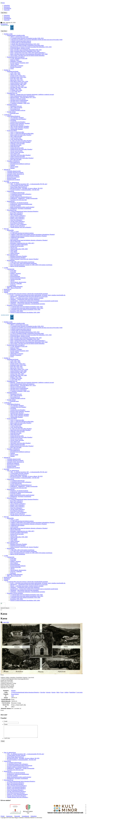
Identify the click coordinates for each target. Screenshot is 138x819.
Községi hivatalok (11, 178)
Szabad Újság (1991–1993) (17, 86)
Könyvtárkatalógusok (12, 254)
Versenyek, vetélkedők (16, 283)
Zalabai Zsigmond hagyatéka (17, 156)
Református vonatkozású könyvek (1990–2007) (22, 243)
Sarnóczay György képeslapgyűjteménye (17, 794)
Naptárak (12, 165)
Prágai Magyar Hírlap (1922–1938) (19, 81)
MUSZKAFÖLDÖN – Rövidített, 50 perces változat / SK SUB (26, 188)
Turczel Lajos (13, 247)
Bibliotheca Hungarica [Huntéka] (18, 256)
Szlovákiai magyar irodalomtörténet (19, 100)
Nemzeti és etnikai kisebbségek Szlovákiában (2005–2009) (25, 312)
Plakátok (12, 168)
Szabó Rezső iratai (15, 146)
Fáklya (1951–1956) (15, 74)
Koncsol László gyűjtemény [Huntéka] (20, 123)
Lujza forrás (79, 692)
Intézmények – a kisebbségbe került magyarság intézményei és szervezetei (29, 296)
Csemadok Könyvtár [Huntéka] (18, 119)
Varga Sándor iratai (15, 153)
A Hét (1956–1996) (15, 73)
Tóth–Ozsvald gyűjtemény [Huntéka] (19, 126)
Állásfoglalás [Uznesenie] (16, 65)
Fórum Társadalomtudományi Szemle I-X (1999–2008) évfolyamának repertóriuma (31, 264)
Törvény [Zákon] (14, 64)
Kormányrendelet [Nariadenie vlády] (19, 62)
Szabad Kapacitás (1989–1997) (18, 84)
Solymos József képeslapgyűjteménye (16, 795)
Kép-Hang (6, 181)
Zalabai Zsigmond (14, 253)
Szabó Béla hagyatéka (15, 145)
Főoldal (2, 816)
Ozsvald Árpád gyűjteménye (17, 221)
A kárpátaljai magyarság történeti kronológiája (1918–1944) (25, 309)
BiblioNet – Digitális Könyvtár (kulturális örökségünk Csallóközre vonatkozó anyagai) (32, 94)
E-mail (5, 721)
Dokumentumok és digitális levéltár (16, 35)
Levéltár (6, 267)
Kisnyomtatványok (15, 109)
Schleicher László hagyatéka (17, 143)
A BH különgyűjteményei (13, 116)
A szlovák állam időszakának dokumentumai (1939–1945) (25, 44)
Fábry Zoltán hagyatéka (16, 136)
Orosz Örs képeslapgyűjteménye (15, 790)
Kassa (61, 692)
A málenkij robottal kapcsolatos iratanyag (20, 41)
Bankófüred (72, 692)
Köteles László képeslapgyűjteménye (16, 788)
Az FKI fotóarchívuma (16, 195)
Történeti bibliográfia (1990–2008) (19, 249)
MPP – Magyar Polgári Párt (14, 288)
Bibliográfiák (10, 230)
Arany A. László (14, 231)
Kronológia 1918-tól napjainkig (15, 305)
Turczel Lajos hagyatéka (16, 150)
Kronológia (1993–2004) (16, 311)
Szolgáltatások (7, 8)
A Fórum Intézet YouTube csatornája (19, 185)
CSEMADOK (10, 269)
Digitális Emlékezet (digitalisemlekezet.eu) (21, 197)
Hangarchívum (11, 201)
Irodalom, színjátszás (15, 273)
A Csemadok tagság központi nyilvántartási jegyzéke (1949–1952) (27, 38)
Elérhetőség (7, 5)
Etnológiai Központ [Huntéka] (18, 257)
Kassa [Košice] (15, 694)
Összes (12, 68)
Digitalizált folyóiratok (12, 71)
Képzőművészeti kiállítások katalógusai (20, 163)
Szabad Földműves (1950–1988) (18, 83)
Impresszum (7, 7)
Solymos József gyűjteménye (17, 225)
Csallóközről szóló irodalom (17, 237)
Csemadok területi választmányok (15, 174)
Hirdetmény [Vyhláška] (16, 61)
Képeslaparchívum (11, 210)
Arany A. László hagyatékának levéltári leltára (22, 133)
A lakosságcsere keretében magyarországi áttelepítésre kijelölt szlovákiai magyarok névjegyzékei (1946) (36, 39)
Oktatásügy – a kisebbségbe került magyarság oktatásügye (25, 299)
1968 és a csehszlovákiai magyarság (19, 36)
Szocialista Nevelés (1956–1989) (18, 87)
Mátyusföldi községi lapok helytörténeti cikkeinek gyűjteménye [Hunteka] (29, 240)
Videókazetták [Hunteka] (16, 129)
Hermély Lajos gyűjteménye (17, 217)
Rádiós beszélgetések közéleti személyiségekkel (22, 207)
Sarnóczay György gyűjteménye (18, 224)
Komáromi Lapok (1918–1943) (18, 77)
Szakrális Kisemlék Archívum (17, 110)
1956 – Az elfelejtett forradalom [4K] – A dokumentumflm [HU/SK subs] (28, 184)
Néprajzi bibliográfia (15, 241)
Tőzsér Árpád (13, 250)
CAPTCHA (7, 738)
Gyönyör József (14, 238)
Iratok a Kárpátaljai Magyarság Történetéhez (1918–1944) (25, 51)
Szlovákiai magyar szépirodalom (18, 101)
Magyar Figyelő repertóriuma (17, 266)
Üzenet (5, 724)
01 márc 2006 (5, 622)
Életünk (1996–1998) (15, 88)
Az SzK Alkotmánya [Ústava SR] (18, 58)
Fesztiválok (13, 272)
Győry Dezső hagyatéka (16, 139)
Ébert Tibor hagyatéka (15, 159)
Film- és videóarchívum (13, 182)
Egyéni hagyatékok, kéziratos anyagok (20, 48)
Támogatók (7, 10)
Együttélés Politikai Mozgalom (15, 286)
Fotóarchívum (10, 191)
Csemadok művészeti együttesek (15, 172)
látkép (57, 692)
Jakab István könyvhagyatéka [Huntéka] (20, 142)
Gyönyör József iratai (15, 137)
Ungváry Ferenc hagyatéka (17, 152)
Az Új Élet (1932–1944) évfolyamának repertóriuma (23, 263)
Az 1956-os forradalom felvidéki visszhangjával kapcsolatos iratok (27, 45)
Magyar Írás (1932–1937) (16, 80)
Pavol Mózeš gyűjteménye (17, 223)
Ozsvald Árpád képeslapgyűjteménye (16, 791)
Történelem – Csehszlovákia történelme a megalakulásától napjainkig (27, 303)
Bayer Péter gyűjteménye (16, 213)
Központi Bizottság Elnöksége (18, 277)
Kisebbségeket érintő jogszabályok (16, 57)
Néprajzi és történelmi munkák (18, 98)
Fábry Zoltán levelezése (16, 107)
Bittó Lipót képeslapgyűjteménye (15, 784)
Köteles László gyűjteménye (17, 218)
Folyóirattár (13, 120)
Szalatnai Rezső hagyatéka (17, 148)
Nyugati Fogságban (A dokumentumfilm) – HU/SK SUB (24, 189)
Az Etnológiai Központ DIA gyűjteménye (20, 194)
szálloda (66, 692)
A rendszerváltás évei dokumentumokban (20, 42)
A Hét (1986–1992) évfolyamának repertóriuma (22, 262)
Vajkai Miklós (13, 251)
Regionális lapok (14, 113)
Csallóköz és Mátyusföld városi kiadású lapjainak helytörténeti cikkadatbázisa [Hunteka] (32, 234)
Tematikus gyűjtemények (13, 161)
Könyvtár (6, 228)
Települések (7, 290)
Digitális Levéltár (8, 34)
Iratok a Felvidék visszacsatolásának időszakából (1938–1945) (26, 49)
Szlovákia (42, 692)
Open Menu (4, 12)
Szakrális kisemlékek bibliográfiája (19, 244)
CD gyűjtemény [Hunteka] (17, 117)
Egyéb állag (13, 270)
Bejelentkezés (4, 24)
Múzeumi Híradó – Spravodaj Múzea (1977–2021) (23, 97)
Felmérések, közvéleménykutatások (19, 202)
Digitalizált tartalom (12, 104)
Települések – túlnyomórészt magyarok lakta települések (24, 302)
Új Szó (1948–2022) (15, 91)
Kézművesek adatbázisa (13, 175)
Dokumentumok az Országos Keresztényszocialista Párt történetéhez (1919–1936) (31, 47)
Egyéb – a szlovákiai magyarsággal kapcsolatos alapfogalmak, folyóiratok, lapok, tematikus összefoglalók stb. (37, 295)
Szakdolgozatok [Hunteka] (17, 124)
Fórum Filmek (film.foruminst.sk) (18, 187)
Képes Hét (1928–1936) (16, 78)
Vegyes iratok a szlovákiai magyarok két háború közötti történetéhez (27, 55)
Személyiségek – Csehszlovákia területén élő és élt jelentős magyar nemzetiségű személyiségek (34, 301)
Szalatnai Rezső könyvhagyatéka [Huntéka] (21, 149)
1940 (12, 696)
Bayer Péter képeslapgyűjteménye (15, 782)
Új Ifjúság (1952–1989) (16, 90)
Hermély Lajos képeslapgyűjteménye (16, 787)
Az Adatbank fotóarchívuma (17, 192)
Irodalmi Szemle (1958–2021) (17, 75)
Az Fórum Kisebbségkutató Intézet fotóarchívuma (19, 765)
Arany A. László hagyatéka (17, 132)
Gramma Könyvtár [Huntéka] (17, 122)
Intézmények (7, 169)
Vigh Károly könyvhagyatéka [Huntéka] (20, 155)
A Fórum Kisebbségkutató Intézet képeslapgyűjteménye (24, 211)
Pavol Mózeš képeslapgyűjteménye (16, 793)
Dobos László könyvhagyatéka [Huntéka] (20, 135)
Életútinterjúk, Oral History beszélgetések (20, 208)
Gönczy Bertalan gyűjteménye (18, 215)
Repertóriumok (11, 260)
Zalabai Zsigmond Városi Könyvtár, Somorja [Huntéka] (24, 259)
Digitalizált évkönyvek (16, 106)
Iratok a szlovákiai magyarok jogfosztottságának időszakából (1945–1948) (29, 54)
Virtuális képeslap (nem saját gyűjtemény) (20, 227)
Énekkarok (13, 285)
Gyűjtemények (7, 114)
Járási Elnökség (14, 275)
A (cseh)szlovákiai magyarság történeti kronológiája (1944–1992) (26, 308)
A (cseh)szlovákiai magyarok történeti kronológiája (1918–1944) (26, 306)
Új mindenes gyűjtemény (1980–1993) (20, 103)
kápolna (54, 692)
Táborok (12, 280)
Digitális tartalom (11, 111)
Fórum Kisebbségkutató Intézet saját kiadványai (22, 96)
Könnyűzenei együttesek (13, 176)
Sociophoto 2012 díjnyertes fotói (18, 200)
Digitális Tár (7, 70)
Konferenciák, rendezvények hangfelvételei (21, 204)
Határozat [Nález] (14, 60)
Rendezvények (7, 289)
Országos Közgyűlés (15, 279)
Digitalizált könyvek (12, 93)
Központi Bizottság (15, 276)
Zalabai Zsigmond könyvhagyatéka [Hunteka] (21, 158)
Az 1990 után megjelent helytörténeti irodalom (22, 233)
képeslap (13, 690)
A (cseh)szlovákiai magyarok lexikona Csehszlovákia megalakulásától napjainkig (27, 293)
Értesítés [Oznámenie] (15, 67)
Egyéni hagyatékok (12, 130)
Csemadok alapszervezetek (14, 171)
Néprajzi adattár (14, 166)
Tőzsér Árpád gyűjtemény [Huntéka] (19, 127)
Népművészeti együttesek (13, 179)
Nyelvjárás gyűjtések (15, 205)
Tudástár (6, 292)
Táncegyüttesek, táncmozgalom (18, 282)
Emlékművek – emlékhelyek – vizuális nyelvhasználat (23, 198)
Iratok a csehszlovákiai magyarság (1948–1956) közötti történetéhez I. (27, 52)
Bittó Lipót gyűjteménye (16, 214)
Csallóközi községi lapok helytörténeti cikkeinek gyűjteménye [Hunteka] (28, 236)
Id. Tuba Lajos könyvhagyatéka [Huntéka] (21, 140)
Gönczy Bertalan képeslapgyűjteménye (17, 785)
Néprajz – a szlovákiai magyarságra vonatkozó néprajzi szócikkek (26, 298)
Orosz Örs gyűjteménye (16, 220)
